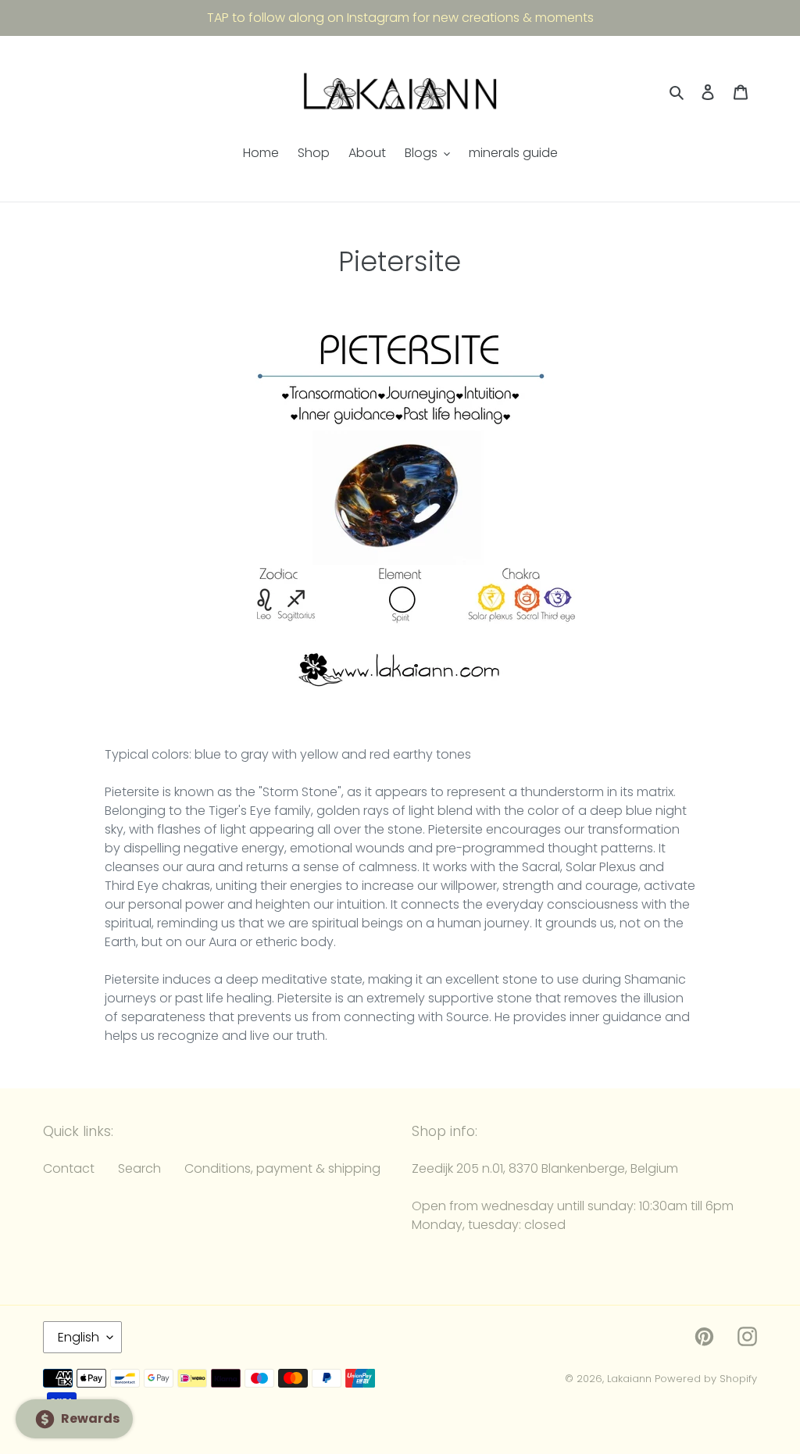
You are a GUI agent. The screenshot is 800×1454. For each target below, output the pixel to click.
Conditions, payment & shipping (282, 1168)
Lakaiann (629, 1378)
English (78, 1337)
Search (139, 1168)
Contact (69, 1168)
